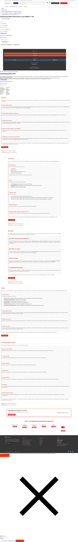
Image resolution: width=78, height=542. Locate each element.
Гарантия (41, 442)
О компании (25, 6)
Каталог (15, 3)
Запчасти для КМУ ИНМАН (26, 443)
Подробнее (14, 426)
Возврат (16, 71)
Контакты (20, 6)
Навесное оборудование (25, 441)
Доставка (11, 71)
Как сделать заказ (9, 44)
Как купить (8, 71)
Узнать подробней (12, 414)
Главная (6, 6)
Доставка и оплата (23, 0)
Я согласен (4, 454)
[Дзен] (73, 451)
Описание (1, 71)
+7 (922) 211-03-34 (3, 33)
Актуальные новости (55, 3)
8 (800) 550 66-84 (60, 440)
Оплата (14, 71)
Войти (69, 0)
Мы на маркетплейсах (16, 44)
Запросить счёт (35, 53)
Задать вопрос (35, 55)
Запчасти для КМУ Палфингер (26, 444)
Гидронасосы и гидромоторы (26, 442)
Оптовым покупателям (29, 0)
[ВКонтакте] (68, 451)
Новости (41, 444)
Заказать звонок (64, 3)
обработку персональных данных (10, 540)
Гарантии (4, 71)
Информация (41, 441)
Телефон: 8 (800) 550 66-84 (7, 0)
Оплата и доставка (3, 44)
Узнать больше (4, 147)
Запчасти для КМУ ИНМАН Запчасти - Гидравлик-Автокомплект (11, 11)
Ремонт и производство (13, 6)
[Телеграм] (70, 451)
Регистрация (72, 0)
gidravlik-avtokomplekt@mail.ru (15, 0)
